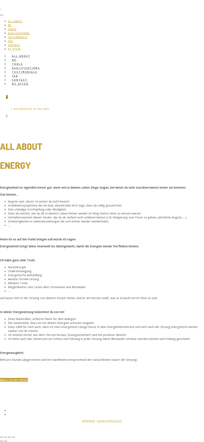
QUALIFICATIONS (19, 33)
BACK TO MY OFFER (14, 380)
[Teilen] (5, 437)
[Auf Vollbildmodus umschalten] (9, 437)
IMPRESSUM (88, 421)
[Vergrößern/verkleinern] (13, 437)
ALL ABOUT (15, 21)
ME (10, 25)
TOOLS (12, 29)
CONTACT (14, 45)
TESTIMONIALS (17, 37)
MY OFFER (20, 83)
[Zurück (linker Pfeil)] (1, 441)
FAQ (10, 41)
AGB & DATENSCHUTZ (109, 421)
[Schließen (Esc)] (1, 437)
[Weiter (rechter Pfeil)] (5, 441)
